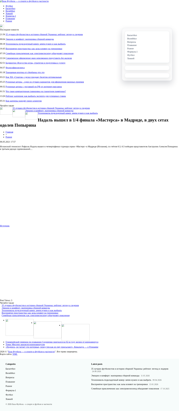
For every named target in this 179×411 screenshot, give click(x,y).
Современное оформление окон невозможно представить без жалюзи (39, 58)
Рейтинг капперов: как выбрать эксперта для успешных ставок (36, 96)
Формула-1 (11, 16)
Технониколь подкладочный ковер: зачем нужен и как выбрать (36, 44)
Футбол (9, 6)
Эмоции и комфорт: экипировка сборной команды (30, 39)
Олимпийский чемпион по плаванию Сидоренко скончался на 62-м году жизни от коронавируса (52, 342)
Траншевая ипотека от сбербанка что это (25, 72)
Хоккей (9, 13)
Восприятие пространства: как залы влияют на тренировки (34, 48)
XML (14, 354)
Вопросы (10, 377)
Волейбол (10, 11)
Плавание (10, 18)
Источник (5, 226)
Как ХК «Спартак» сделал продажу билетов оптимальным (34, 77)
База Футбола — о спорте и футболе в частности (31, 351)
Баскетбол (10, 8)
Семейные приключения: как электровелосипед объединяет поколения (39, 53)
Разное (9, 21)
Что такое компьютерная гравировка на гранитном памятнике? (36, 91)
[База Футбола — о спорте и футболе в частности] (24, 1)
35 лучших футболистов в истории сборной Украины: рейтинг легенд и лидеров (44, 34)
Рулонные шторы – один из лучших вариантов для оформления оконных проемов (45, 82)
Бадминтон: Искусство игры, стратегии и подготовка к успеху (35, 63)
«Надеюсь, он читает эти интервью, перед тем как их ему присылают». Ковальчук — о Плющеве (52, 347)
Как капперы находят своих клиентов (24, 101)
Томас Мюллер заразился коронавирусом (25, 344)
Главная (9, 132)
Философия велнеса (15, 67)
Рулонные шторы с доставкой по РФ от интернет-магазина (34, 86)
